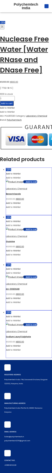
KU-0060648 (12, 289)
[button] (5, 6)
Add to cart (7, 103)
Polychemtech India (26, 6)
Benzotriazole (13, 193)
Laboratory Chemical (36, 115)
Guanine (10, 241)
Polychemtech (14, 120)
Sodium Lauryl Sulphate (18, 336)
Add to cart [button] (31, 181)
